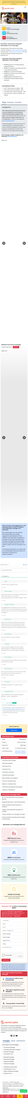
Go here (15, 347)
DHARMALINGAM (11, 705)
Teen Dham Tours (8, 1054)
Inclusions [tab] (10, 102)
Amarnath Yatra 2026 (18, 1086)
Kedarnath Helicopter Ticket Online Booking (13, 802)
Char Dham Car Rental (8, 772)
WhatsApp (23, 1091)
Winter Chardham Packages (11, 1071)
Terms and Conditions (7, 1086)
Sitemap (10, 1085)
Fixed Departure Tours (10, 1069)
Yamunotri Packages (9, 1063)
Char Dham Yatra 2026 (14, 1082)
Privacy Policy (16, 1085)
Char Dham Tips (6, 769)
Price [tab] (4, 102)
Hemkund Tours (8, 1073)
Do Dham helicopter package (17, 50)
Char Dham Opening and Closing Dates (12, 787)
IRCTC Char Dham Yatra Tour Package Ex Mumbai (13, 798)
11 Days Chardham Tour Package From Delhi (13, 814)
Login (25, 564)
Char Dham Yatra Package (9, 760)
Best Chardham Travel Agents (10, 778)
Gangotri (23, 751)
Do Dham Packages (9, 1051)
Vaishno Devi (5, 1087)
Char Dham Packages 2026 (11, 794)
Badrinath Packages (9, 1057)
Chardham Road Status (8, 775)
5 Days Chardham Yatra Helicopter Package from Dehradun (13, 818)
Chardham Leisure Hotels (10, 1067)
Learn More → (17, 916)
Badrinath (23, 753)
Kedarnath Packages (9, 1059)
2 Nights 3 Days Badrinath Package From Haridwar (12, 810)
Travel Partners (11, 136)
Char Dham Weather (7, 763)
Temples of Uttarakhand (8, 790)
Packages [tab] (6, 1041)
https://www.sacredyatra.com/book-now (12, 709)
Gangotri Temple (21, 51)
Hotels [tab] (13, 1041)
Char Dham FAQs (6, 766)
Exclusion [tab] (18, 102)
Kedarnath (17, 753)
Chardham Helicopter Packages (12, 1049)
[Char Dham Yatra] (8, 8)
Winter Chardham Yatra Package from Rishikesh (12, 805)
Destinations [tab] (20, 1041)
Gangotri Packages (9, 1061)
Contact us (5, 1085)
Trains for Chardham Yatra (9, 781)
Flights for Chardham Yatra (9, 784)
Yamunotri (13, 51)
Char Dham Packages (9, 1047)
